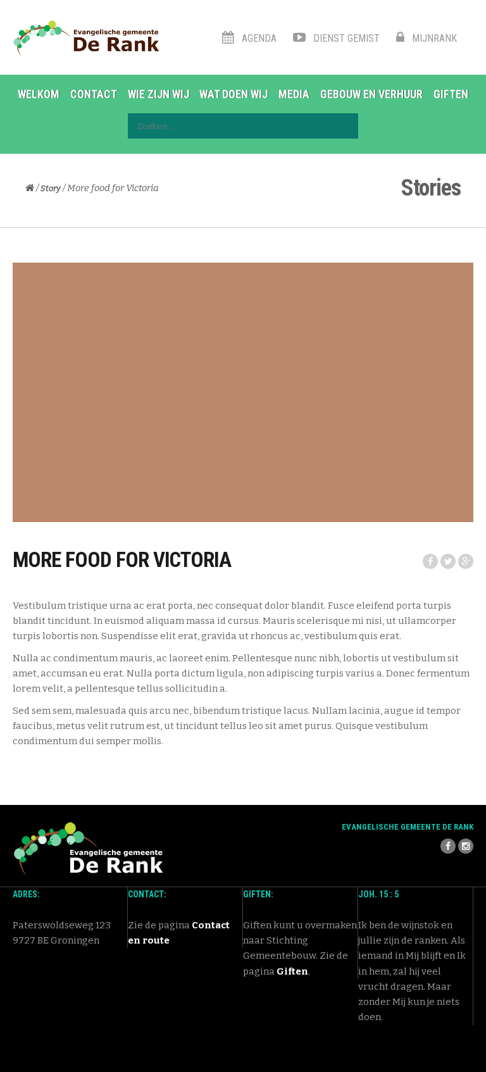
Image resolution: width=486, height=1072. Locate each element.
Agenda (258, 38)
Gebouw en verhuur (371, 94)
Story (50, 188)
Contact (93, 94)
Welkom (38, 94)
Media (293, 94)
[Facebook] (448, 846)
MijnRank (433, 38)
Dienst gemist (345, 38)
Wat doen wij (233, 94)
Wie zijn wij (158, 94)
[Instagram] (465, 846)
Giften (450, 94)
